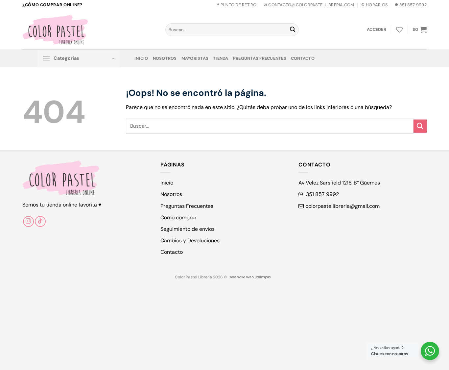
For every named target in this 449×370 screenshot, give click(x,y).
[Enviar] (292, 29)
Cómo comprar (178, 217)
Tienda (220, 58)
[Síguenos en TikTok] (40, 221)
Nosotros (165, 58)
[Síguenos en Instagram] (28, 221)
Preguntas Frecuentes (259, 58)
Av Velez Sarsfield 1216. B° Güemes (339, 182)
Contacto (303, 58)
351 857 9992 (322, 194)
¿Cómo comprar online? (52, 5)
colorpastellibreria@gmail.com (342, 206)
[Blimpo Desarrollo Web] (249, 277)
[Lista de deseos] (399, 29)
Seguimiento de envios (187, 229)
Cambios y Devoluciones (190, 240)
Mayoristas (195, 58)
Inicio (141, 58)
